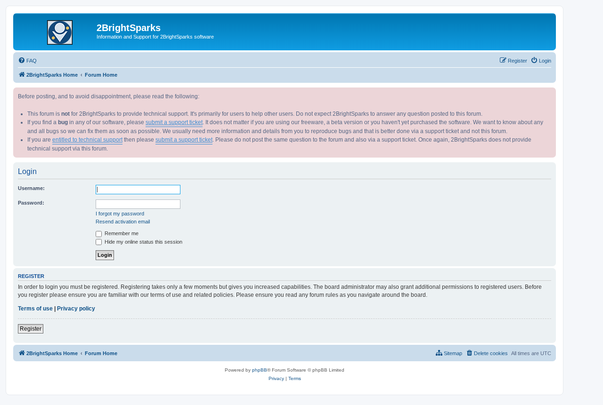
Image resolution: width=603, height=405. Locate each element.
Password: (31, 203)
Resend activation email (123, 221)
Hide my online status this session (142, 242)
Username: (31, 188)
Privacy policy (76, 308)
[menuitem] (27, 60)
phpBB (259, 370)
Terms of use (35, 308)
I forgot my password (120, 213)
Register (30, 329)
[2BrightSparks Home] (56, 31)
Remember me (121, 233)
